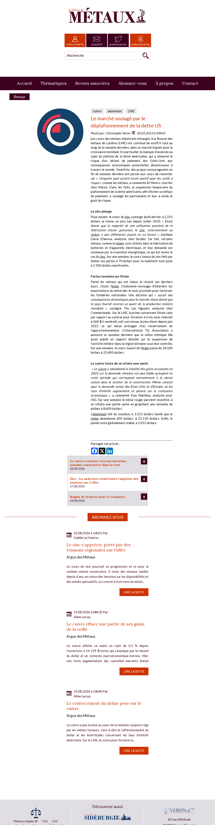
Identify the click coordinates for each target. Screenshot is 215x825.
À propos (164, 83)
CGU (45, 821)
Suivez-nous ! (118, 44)
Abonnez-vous (132, 83)
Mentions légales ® (26, 821)
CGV (55, 821)
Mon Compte (75, 44)
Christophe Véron (118, 133)
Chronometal (140, 44)
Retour (19, 96)
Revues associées (92, 83)
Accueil (24, 83)
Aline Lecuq (82, 617)
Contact (97, 44)
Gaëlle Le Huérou (86, 537)
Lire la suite (134, 592)
